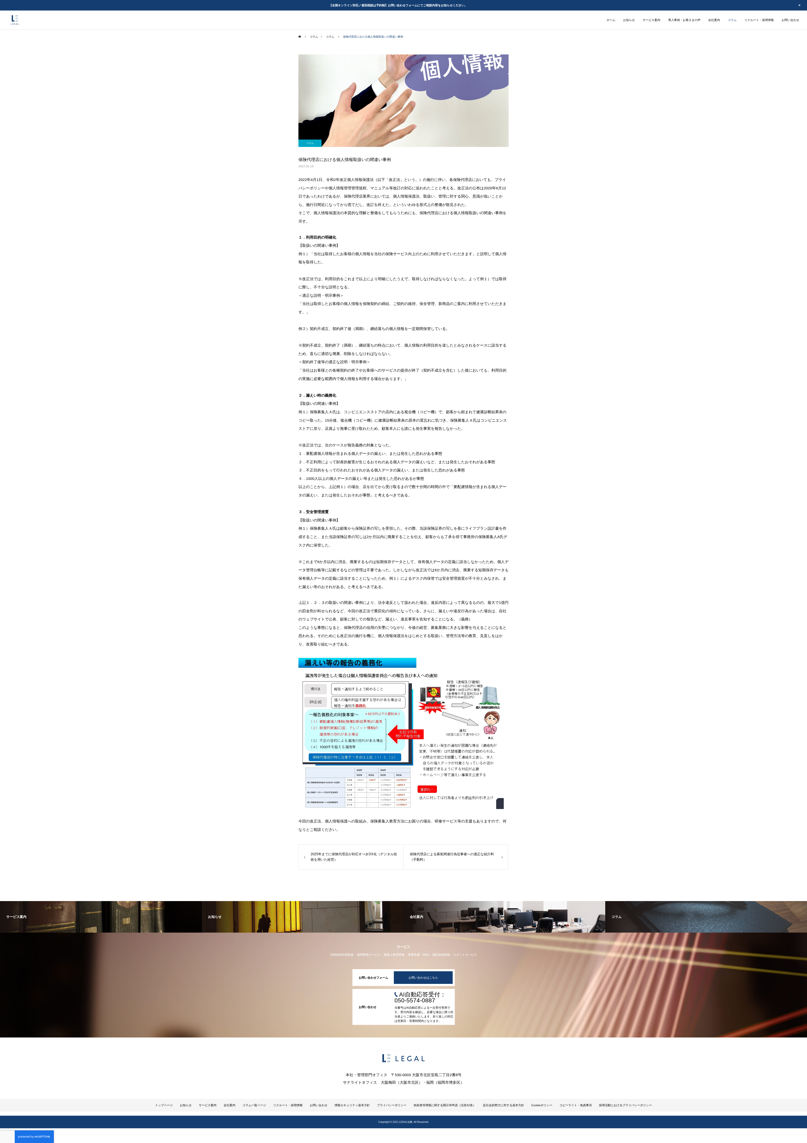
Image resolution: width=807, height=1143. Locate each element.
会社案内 (714, 20)
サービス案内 (651, 20)
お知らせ (629, 20)
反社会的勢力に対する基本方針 (503, 1105)
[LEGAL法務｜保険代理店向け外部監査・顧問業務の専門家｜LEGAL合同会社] (15, 20)
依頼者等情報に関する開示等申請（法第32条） (445, 1105)
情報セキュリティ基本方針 (352, 1105)
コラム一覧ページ (254, 1105)
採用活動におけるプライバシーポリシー (625, 1105)
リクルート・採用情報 (759, 20)
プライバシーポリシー (391, 1105)
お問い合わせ (790, 20)
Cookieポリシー (541, 1105)
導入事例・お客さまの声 (684, 20)
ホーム (611, 20)
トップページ (164, 1105)
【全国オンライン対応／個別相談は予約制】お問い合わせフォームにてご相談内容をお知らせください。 (398, 5)
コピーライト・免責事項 (575, 1105)
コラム (732, 20)
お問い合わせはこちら (423, 977)
